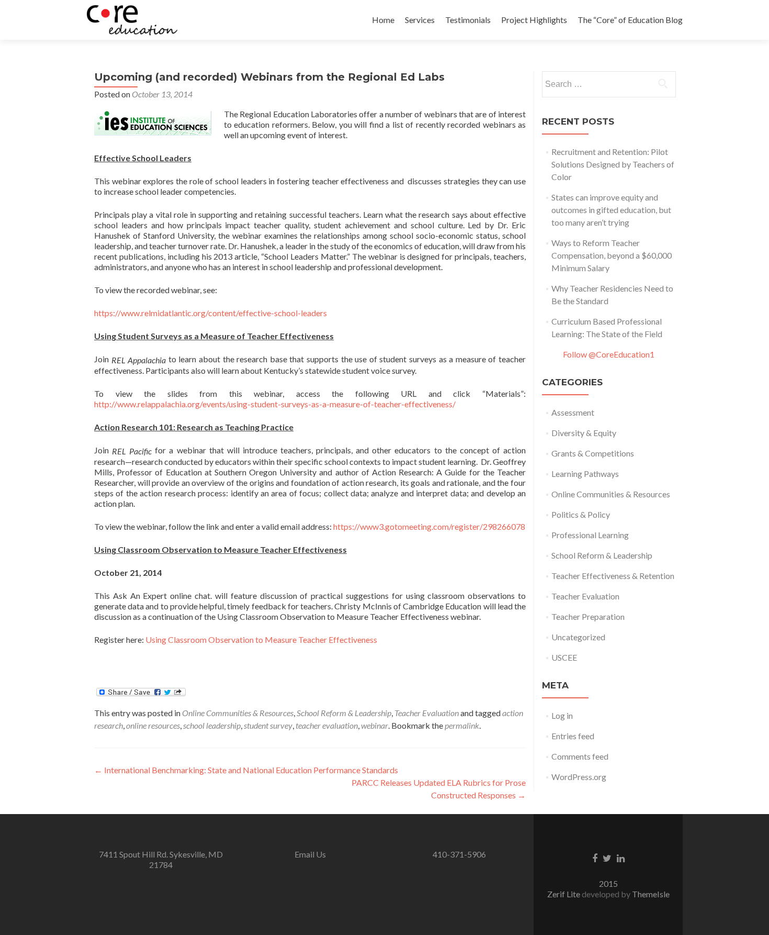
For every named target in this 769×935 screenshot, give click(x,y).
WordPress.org (578, 777)
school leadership (212, 725)
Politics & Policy (580, 514)
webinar (374, 725)
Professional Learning (590, 535)
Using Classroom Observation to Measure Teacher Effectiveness (261, 639)
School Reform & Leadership (344, 713)
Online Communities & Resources (237, 713)
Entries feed (572, 736)
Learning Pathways (585, 473)
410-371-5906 (459, 854)
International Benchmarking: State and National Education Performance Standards (246, 770)
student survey (268, 725)
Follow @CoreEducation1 (608, 354)
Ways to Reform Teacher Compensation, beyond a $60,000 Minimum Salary (611, 255)
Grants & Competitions (592, 453)
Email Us (310, 854)
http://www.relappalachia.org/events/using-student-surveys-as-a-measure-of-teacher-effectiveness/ (275, 404)
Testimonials (468, 20)
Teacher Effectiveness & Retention (612, 576)
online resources (153, 725)
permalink (462, 725)
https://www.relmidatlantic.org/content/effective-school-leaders (210, 313)
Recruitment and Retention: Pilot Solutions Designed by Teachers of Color (612, 164)
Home (383, 20)
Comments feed (579, 756)
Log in (562, 715)
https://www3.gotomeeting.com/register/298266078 (429, 526)
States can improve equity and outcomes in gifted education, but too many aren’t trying (611, 209)
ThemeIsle (651, 894)
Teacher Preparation (588, 616)
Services (420, 20)
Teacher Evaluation (426, 713)
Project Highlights (534, 20)
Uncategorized (578, 637)
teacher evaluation (327, 725)
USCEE (564, 657)
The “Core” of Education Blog (630, 20)
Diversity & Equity (583, 433)
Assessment (572, 412)
